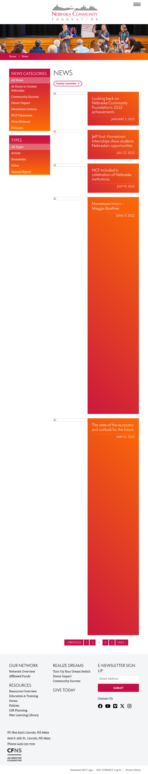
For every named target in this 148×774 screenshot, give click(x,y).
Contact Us (105, 698)
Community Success (25, 97)
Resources (20, 685)
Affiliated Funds (19, 676)
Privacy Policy (133, 770)
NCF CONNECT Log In (108, 770)
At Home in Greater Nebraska (24, 88)
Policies (14, 705)
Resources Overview (23, 691)
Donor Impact (20, 103)
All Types (17, 147)
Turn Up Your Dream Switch (71, 671)
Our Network (23, 665)
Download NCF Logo (81, 770)
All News (17, 80)
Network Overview (22, 671)
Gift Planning (18, 710)
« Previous (73, 642)
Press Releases (20, 121)
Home (12, 56)
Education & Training (23, 696)
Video (15, 165)
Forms (13, 701)
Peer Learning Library (24, 715)
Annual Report (21, 172)
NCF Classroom (21, 115)
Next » (122, 642)
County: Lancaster (66, 83)
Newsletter (18, 159)
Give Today (64, 690)
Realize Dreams (68, 665)
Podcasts (17, 128)
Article (15, 153)
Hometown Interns (24, 109)
